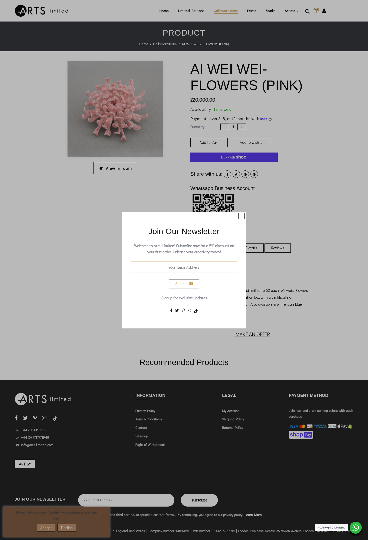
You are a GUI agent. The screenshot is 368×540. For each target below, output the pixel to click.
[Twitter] (177, 310)
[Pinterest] (183, 310)
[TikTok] (196, 310)
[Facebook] (171, 310)
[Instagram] (189, 310)
